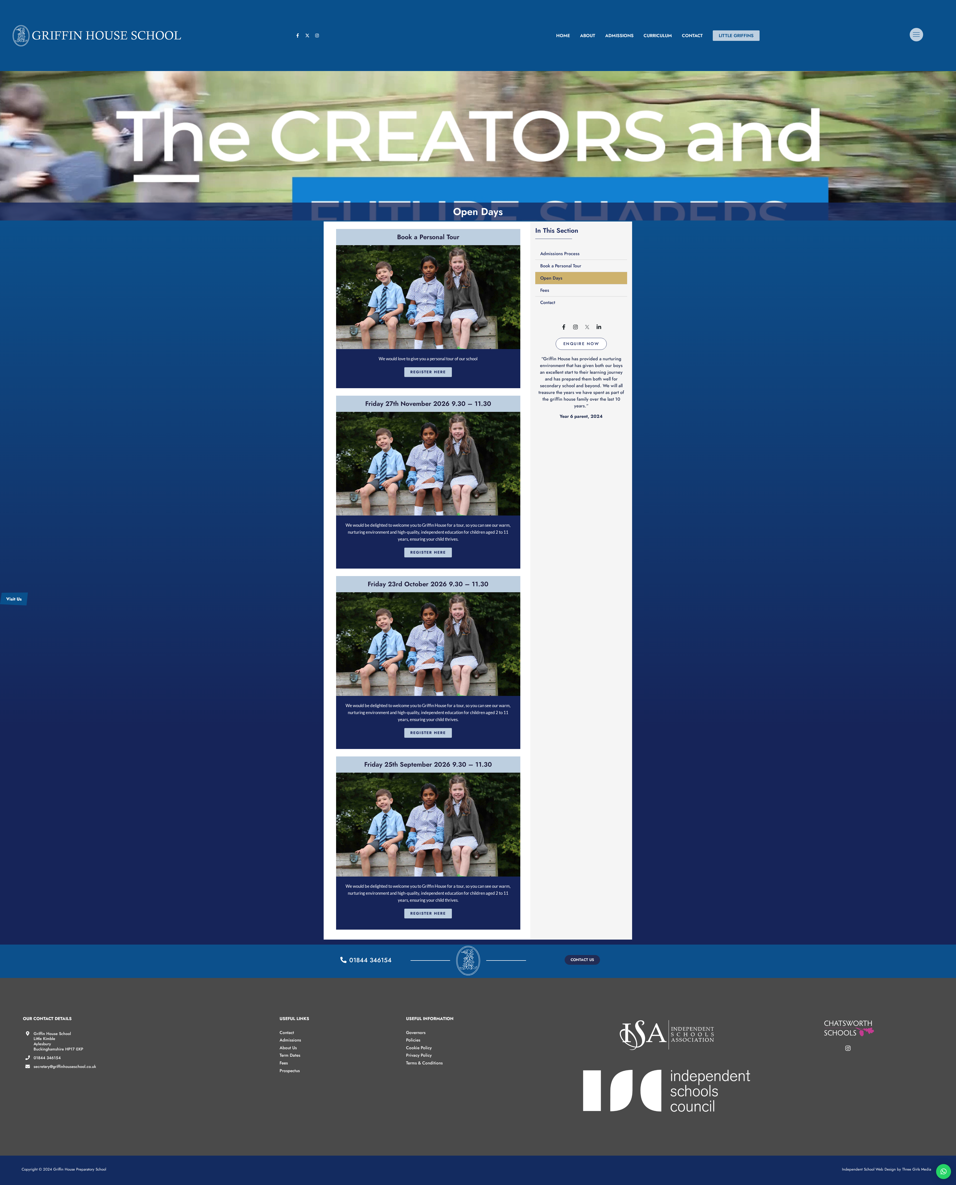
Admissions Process (560, 253)
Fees (544, 290)
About (587, 35)
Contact (692, 35)
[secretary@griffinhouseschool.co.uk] (27, 1066)
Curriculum (658, 35)
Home (563, 35)
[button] (581, 344)
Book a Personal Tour (560, 266)
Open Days (551, 278)
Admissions (619, 35)
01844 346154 (47, 1058)
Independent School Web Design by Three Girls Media (886, 1169)
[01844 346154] (27, 1057)
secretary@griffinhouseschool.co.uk (65, 1066)
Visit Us (14, 599)
